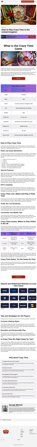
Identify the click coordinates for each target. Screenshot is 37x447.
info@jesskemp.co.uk (32, 433)
